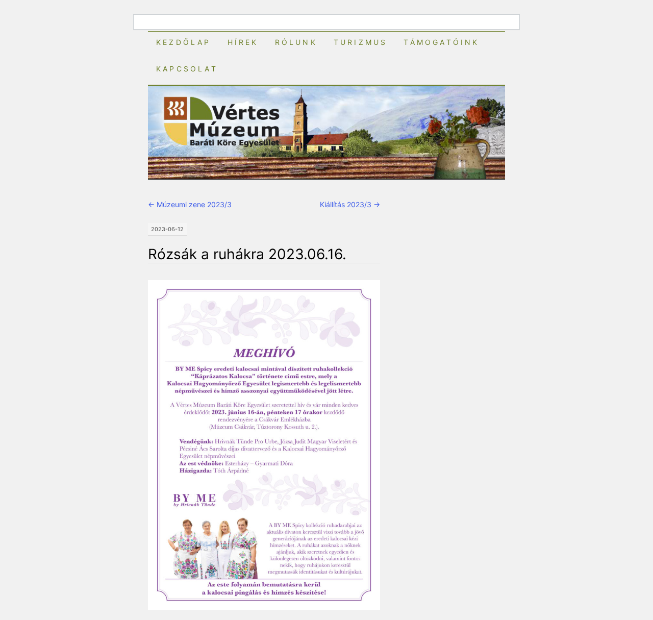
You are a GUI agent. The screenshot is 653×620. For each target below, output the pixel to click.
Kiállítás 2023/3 (350, 204)
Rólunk (296, 42)
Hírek (243, 42)
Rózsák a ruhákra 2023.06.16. (247, 254)
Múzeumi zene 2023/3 (190, 204)
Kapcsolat (187, 68)
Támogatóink (441, 42)
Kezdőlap (183, 42)
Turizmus (361, 42)
